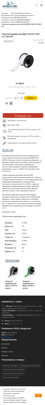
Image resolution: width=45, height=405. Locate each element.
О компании (6, 344)
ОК (38, 395)
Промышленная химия (10, 377)
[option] (13, 277)
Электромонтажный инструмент (14, 369)
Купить (31, 98)
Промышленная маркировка (30, 365)
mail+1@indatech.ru (16, 324)
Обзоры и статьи (7, 351)
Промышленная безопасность (13, 373)
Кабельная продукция (10, 365)
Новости (4, 348)
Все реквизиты (7, 337)
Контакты (5, 355)
